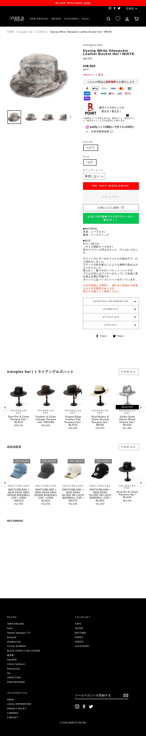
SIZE (86, 157)
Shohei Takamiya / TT (18, 633)
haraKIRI (12, 659)
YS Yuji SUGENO (16, 646)
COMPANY (13, 713)
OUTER (79, 628)
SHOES (79, 637)
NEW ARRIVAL (39, 19)
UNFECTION (14, 677)
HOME (11, 32)
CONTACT (111, 325)
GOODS (42, 32)
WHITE (90, 147)
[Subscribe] (126, 695)
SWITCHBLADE (18, 486)
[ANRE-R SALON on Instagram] (77, 706)
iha (9, 673)
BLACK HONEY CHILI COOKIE (23, 651)
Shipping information (111, 301)
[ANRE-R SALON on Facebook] (84, 706)
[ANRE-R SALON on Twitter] (91, 706)
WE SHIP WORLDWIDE (110, 186)
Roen (10, 628)
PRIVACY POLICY (17, 708)
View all (128, 371)
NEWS (10, 699)
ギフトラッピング (93, 170)
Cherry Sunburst (16, 664)
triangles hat (26, 32)
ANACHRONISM (16, 682)
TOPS (78, 624)
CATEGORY (71, 19)
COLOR (88, 142)
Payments (110, 309)
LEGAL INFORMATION (19, 704)
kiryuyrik (11, 637)
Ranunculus (13, 669)
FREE (89, 162)
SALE (85, 19)
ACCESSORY (82, 646)
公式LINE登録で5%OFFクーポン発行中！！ (111, 218)
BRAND (56, 19)
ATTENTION (111, 317)
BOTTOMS (80, 633)
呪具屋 (10, 655)
